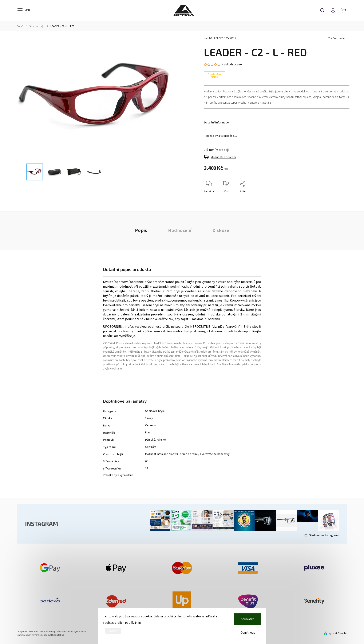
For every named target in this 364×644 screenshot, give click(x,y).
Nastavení (113, 630)
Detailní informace (216, 122)
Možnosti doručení (223, 157)
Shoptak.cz (58, 635)
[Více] (20, 10)
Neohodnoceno (232, 64)
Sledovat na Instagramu (324, 535)
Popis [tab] (141, 230)
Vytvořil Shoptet (338, 633)
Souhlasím (247, 619)
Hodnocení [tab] (179, 230)
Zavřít (336, 197)
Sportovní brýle (155, 411)
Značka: (336, 38)
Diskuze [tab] (221, 230)
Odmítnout (248, 632)
